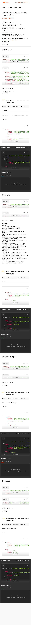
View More (15, 61)
